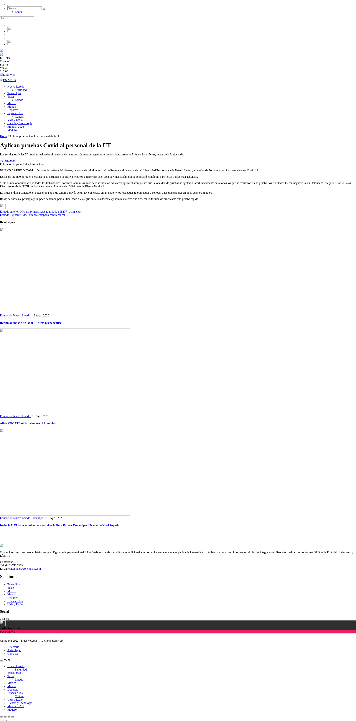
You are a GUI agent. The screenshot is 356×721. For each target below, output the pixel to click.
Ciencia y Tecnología (19, 123)
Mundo (11, 106)
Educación (6, 315)
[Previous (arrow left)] (1, 720)
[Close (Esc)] (1, 716)
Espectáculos (15, 113)
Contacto (12, 653)
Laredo (19, 99)
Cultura (19, 116)
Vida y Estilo (15, 119)
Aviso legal (14, 650)
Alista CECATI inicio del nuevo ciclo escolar (28, 423)
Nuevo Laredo (15, 86)
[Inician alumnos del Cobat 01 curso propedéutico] (65, 312)
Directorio (13, 646)
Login (18, 11)
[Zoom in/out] (12, 716)
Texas (10, 96)
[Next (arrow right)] (5, 720)
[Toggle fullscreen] (8, 716)
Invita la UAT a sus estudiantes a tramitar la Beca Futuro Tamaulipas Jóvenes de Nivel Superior (60, 525)
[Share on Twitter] (3, 208)
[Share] (5, 716)
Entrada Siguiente (10, 214)
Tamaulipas (14, 93)
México (11, 103)
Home (3, 136)
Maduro (12, 130)
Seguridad (21, 89)
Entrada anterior (9, 211)
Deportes (12, 109)
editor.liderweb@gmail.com (24, 568)
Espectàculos (15, 601)
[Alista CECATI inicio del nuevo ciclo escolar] (65, 412)
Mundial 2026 (15, 126)
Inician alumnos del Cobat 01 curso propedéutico (31, 322)
